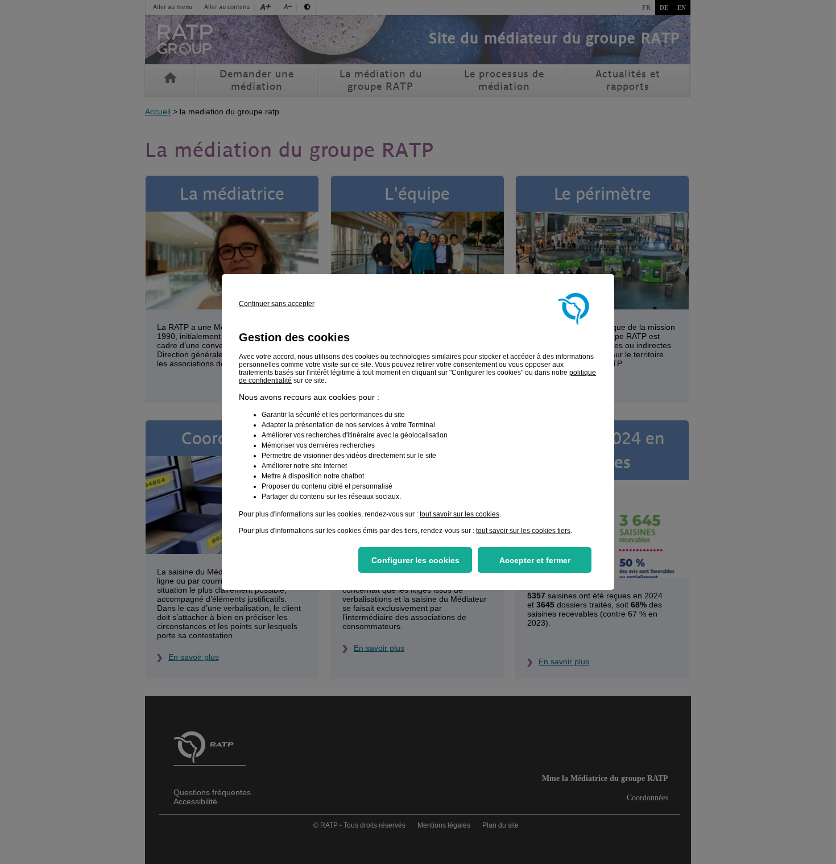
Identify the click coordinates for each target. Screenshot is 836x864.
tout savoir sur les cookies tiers (523, 531)
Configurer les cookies (415, 560)
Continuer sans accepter (276, 304)
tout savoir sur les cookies (459, 514)
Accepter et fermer (534, 560)
